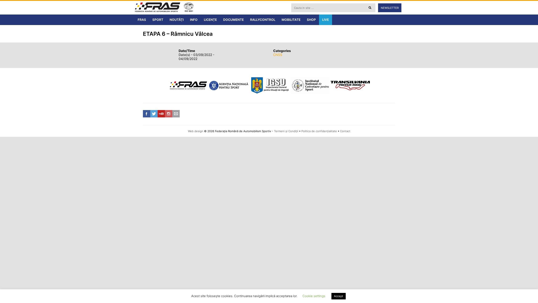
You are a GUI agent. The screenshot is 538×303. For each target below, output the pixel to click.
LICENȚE (210, 20)
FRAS (142, 20)
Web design (195, 131)
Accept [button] (338, 296)
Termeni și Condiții (286, 131)
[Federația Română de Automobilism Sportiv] (157, 8)
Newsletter (390, 7)
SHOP (311, 20)
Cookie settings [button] (313, 296)
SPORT (157, 20)
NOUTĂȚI (177, 20)
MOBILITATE (291, 20)
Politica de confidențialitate (319, 131)
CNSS (277, 55)
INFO (194, 20)
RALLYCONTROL (262, 20)
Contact (345, 131)
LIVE (325, 20)
